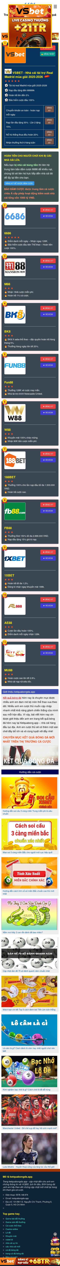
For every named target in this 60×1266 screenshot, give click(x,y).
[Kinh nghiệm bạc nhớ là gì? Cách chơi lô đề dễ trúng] (29, 1086)
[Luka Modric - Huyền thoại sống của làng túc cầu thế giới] (29, 1163)
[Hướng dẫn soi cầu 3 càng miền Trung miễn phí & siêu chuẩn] (29, 807)
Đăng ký (49, 109)
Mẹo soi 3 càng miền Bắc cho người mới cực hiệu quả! (27, 852)
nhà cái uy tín (12, 1242)
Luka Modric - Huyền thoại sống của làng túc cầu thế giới (28, 1166)
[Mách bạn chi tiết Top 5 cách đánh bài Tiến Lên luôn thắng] (29, 1006)
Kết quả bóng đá (12, 697)
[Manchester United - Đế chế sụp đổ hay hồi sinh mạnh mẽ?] (29, 1124)
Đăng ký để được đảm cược (19, 183)
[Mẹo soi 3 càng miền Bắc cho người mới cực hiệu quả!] (29, 849)
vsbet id (9, 1239)
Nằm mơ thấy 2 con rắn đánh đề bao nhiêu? (23, 932)
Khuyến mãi (11, 1235)
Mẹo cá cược (12, 1256)
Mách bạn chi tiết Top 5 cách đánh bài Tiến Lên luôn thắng (29, 1009)
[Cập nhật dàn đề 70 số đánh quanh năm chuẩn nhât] (29, 967)
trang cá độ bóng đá (15, 1253)
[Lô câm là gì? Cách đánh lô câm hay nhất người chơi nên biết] (29, 1044)
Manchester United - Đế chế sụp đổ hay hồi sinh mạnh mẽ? (30, 1128)
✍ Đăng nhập (47, 54)
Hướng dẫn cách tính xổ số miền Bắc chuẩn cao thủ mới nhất (28, 892)
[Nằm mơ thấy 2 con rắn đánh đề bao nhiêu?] (29, 929)
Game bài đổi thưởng (15, 1218)
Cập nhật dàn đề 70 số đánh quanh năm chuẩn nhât (26, 970)
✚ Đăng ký (48, 210)
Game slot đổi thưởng (15, 1222)
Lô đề (8, 1232)
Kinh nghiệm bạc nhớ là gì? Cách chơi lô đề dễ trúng (26, 1089)
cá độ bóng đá (12, 1249)
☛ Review (48, 216)
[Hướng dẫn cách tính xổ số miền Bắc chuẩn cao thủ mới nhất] (29, 887)
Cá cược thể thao (13, 1225)
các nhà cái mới (13, 1246)
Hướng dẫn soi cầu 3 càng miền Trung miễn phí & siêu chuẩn (27, 812)
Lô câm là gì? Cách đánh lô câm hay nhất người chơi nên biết (29, 1049)
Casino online (12, 1229)
